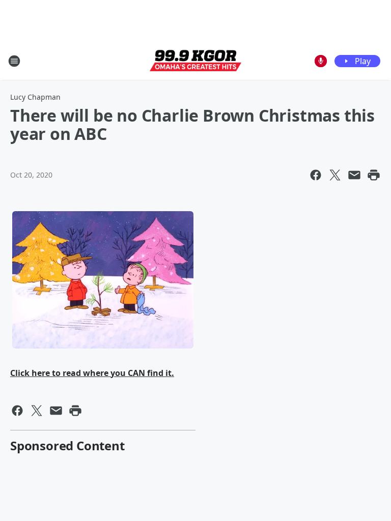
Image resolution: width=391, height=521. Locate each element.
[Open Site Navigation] (14, 61)
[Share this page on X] (335, 175)
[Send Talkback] (321, 61)
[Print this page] (374, 175)
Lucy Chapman (35, 97)
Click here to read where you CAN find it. (92, 373)
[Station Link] (195, 61)
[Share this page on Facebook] (316, 175)
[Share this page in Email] (354, 175)
